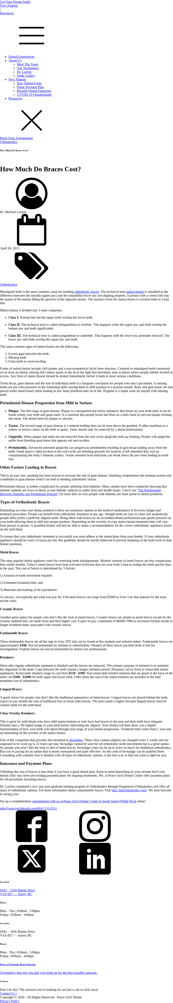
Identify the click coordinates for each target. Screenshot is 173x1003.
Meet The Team (27, 64)
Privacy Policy (9, 1001)
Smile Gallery (26, 75)
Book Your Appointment (16, 138)
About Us (15, 60)
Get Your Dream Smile (15, 2)
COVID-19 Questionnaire (34, 94)
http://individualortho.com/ (129, 790)
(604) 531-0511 (46, 808)
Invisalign (75, 740)
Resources (7, 13)
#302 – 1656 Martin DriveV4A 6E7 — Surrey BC (17, 892)
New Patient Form (29, 83)
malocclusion (135, 291)
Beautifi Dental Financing (34, 91)
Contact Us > (9, 993)
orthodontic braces (86, 291)
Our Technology (28, 68)
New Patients (9, 5)
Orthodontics (8, 142)
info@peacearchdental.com (18, 808)
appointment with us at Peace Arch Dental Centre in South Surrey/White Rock (84, 801)
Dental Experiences (21, 56)
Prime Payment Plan (30, 87)
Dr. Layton (24, 72)
